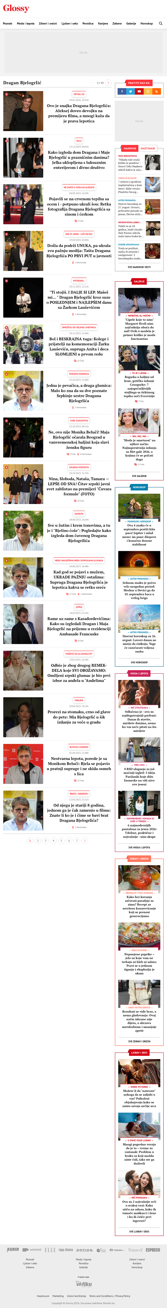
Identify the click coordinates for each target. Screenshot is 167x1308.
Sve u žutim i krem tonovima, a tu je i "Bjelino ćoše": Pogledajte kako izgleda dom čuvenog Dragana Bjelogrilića (79, 533)
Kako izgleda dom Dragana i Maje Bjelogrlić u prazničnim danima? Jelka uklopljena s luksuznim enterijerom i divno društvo (79, 160)
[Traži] (161, 23)
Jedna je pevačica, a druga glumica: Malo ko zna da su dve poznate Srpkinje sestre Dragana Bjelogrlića (79, 393)
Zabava (117, 23)
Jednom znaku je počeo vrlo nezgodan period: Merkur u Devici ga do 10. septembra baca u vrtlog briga (139, 590)
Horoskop (147, 23)
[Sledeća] (108, 82)
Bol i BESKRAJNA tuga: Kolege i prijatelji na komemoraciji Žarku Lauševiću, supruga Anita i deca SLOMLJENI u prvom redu (79, 346)
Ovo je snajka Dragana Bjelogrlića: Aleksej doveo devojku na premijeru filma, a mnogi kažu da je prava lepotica (79, 113)
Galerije (131, 23)
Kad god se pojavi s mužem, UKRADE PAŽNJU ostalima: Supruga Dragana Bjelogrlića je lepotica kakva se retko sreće (79, 579)
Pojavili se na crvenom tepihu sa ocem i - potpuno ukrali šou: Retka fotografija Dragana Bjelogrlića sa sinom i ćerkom (79, 206)
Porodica (88, 23)
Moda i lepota (25, 23)
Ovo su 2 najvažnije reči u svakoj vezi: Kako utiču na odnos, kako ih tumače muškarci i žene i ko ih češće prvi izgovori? (139, 1211)
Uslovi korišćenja (76, 1296)
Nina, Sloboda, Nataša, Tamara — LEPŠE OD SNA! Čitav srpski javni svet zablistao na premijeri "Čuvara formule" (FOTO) (79, 486)
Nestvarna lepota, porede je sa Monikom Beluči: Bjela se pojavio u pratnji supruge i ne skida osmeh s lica (79, 766)
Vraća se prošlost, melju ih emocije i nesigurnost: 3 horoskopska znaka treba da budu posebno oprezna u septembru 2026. (129, 253)
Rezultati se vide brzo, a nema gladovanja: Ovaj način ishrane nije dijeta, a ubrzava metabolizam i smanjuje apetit (139, 1020)
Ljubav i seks (70, 23)
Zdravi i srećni (48, 23)
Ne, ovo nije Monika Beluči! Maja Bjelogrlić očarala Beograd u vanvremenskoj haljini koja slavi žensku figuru (78, 439)
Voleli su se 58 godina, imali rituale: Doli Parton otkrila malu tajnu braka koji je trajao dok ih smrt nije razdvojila (130, 231)
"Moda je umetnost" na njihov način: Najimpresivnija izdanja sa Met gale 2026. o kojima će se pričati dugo (139, 449)
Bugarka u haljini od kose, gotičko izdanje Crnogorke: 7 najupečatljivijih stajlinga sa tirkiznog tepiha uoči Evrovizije (139, 386)
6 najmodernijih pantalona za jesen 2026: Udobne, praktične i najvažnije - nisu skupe (139, 831)
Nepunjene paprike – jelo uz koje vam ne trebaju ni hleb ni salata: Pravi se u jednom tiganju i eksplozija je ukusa (139, 963)
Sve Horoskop (139, 662)
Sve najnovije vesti (139, 267)
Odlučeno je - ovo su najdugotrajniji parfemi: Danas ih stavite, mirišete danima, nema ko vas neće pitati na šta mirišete (139, 721)
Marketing (58, 1296)
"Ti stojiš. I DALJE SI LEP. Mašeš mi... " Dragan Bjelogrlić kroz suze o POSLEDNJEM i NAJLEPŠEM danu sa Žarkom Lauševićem (79, 300)
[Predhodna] (92, 82)
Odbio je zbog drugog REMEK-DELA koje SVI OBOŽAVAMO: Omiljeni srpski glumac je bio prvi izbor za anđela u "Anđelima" (78, 673)
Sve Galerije (139, 476)
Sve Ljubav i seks (139, 1231)
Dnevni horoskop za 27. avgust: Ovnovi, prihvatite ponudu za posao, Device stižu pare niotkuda (130, 209)
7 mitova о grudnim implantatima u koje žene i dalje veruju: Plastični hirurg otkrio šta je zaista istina (130, 187)
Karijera (103, 23)
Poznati (7, 23)
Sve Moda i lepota (139, 847)
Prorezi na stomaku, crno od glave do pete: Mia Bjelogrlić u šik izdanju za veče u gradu (79, 717)
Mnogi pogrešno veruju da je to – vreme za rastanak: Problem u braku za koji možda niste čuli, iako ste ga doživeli (139, 1153)
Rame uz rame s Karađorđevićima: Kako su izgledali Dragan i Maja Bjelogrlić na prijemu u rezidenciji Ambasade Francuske (79, 626)
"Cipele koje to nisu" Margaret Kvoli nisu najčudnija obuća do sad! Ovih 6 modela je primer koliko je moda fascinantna (139, 329)
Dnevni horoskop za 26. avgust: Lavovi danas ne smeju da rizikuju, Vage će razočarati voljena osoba (139, 643)
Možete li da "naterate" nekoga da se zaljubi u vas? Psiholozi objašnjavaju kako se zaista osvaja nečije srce (139, 1098)
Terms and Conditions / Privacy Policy (109, 1296)
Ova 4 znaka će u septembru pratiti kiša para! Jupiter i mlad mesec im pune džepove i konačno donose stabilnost (139, 534)
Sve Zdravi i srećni (139, 1041)
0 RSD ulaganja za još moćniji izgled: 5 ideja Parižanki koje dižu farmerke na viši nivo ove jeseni (139, 776)
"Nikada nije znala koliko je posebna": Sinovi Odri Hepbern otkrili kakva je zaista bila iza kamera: (130, 165)
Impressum (43, 1296)
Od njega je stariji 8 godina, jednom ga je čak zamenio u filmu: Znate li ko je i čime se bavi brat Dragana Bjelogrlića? (79, 813)
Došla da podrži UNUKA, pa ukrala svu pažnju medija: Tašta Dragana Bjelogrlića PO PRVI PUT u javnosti (79, 250)
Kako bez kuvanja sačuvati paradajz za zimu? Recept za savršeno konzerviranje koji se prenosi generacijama (139, 906)
